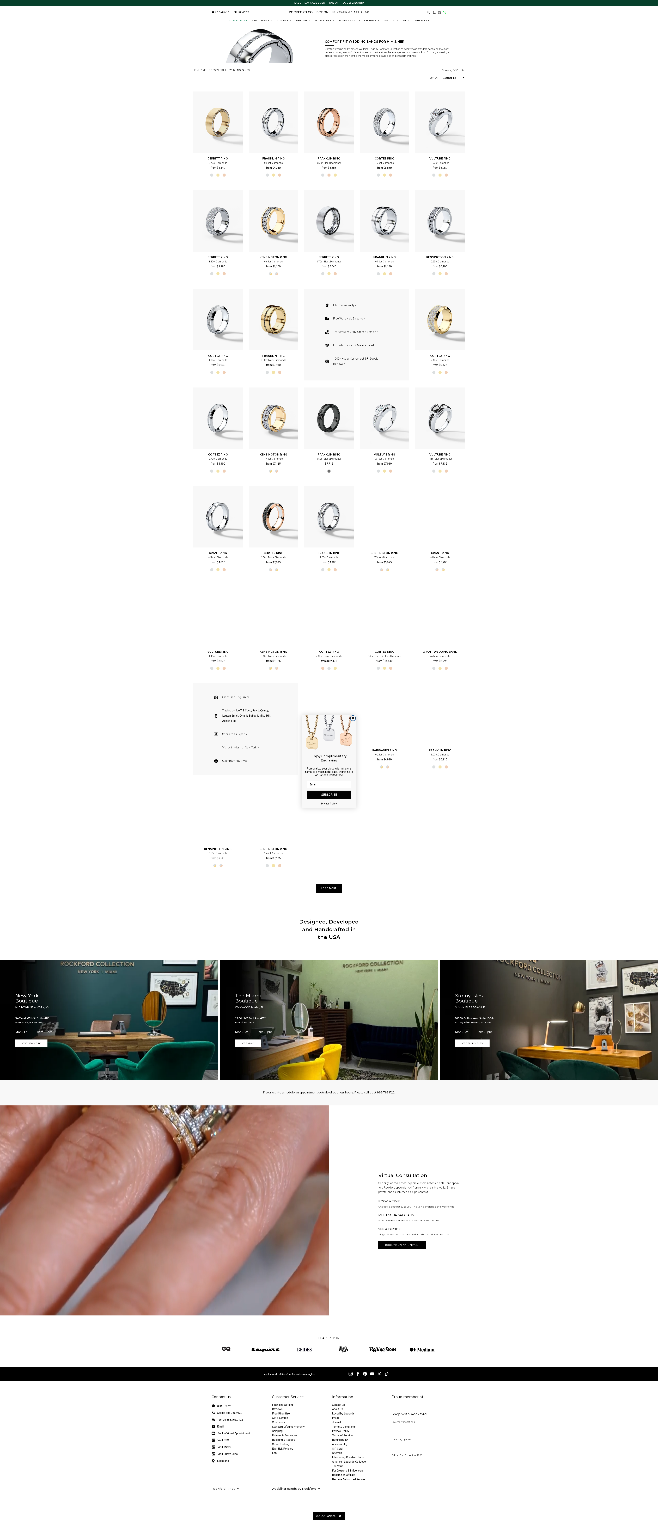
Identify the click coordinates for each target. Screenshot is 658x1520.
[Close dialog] (353, 718)
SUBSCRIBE (329, 794)
